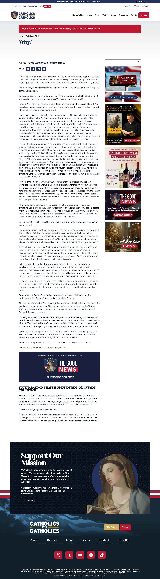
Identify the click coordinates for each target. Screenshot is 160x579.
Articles (29, 36)
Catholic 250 (77, 15)
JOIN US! (124, 540)
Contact (104, 540)
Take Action (111, 527)
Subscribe (123, 15)
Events (134, 15)
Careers (52, 540)
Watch (105, 15)
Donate (144, 15)
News (89, 15)
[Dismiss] (149, 2)
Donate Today (29, 501)
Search (139, 63)
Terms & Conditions (92, 575)
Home (21, 36)
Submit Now (96, 2)
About (34, 540)
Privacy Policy (102, 575)
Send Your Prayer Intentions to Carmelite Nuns (72, 2)
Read (97, 15)
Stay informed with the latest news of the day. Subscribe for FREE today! (61, 29)
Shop (113, 15)
